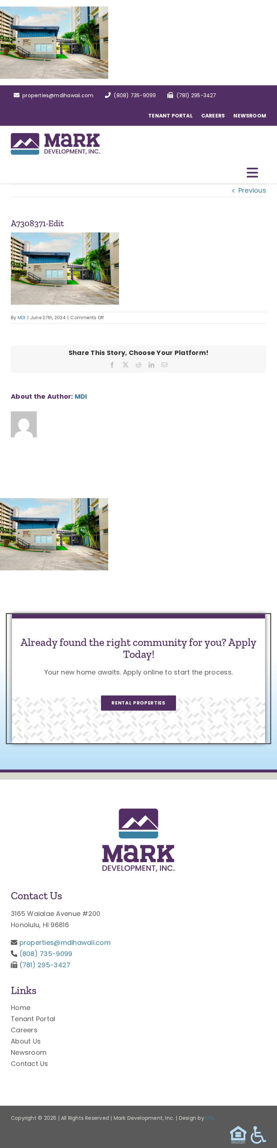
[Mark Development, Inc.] (138, 811)
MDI (22, 317)
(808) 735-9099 (45, 953)
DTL (210, 1118)
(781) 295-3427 (45, 964)
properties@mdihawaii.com (65, 942)
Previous (252, 190)
